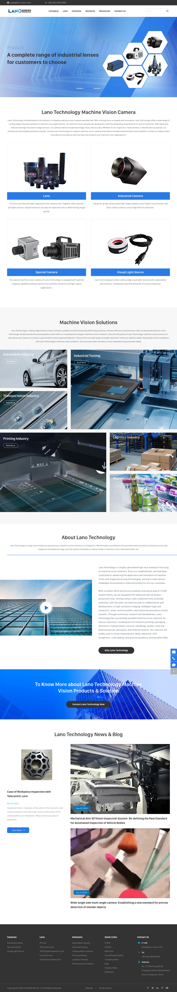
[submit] (167, 11)
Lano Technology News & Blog (88, 734)
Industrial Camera (130, 196)
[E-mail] (174, 652)
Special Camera (46, 272)
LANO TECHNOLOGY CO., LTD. (31, 988)
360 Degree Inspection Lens (52, 951)
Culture (108, 947)
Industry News (111, 967)
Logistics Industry (126, 437)
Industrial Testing (87, 356)
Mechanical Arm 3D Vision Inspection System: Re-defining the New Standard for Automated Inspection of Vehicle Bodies (118, 821)
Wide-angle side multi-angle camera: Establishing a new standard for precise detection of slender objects (119, 905)
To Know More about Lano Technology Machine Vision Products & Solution (88, 687)
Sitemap (89, 988)
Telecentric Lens (47, 947)
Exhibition (109, 972)
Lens (65, 10)
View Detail (18, 830)
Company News (112, 959)
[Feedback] (174, 665)
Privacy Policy (105, 988)
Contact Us (120, 10)
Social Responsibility (114, 955)
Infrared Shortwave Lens (50, 959)
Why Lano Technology (116, 650)
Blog (107, 963)
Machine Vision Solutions (89, 322)
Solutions (90, 10)
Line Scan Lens (46, 955)
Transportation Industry (21, 396)
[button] (79, 88)
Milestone (109, 951)
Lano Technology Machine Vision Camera (89, 112)
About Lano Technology (88, 537)
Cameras (76, 10)
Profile (107, 943)
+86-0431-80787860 (57, 2)
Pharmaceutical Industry (131, 478)
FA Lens (43, 943)
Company (54, 10)
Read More (10, 361)
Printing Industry (16, 439)
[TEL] (174, 658)
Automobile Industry (18, 354)
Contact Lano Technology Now (88, 704)
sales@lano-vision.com (20, 2)
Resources (104, 10)
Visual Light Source (130, 272)
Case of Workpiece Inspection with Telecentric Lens (29, 794)
